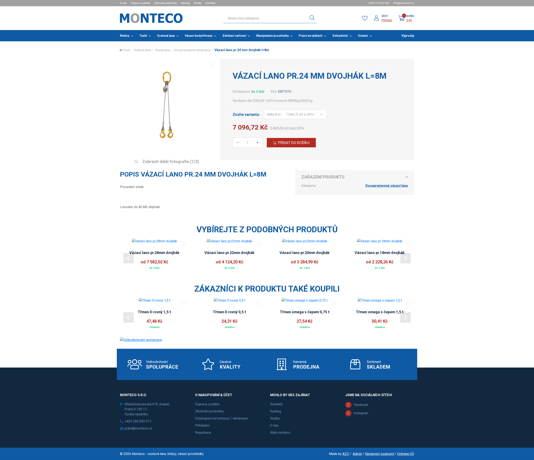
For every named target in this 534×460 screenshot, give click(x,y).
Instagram (361, 413)
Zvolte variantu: (246, 114)
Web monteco (280, 433)
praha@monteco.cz (138, 428)
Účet (385, 16)
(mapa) (164, 404)
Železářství (340, 35)
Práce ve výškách (310, 35)
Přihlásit (387, 20)
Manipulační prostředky (272, 35)
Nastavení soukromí (379, 454)
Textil (143, 35)
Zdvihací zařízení (234, 35)
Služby (197, 3)
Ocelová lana (166, 35)
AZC (346, 454)
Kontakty (210, 3)
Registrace (203, 433)
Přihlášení (202, 425)
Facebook (361, 405)
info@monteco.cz (403, 3)
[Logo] (151, 18)
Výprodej (408, 35)
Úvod (126, 50)
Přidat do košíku (294, 142)
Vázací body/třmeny (198, 35)
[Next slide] (405, 258)
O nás (123, 3)
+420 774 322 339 (378, 3)
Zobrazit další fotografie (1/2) (170, 161)
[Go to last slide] (128, 258)
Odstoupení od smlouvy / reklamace (221, 418)
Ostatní (363, 35)
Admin (357, 454)
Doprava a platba (140, 3)
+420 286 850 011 (138, 421)
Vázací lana (162, 50)
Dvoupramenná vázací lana (192, 50)
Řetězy (124, 35)
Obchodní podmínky (165, 3)
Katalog (185, 3)
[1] (312, 18)
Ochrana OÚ (405, 454)
